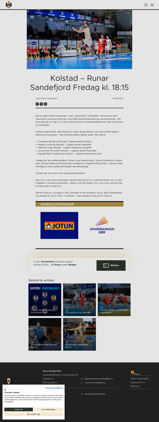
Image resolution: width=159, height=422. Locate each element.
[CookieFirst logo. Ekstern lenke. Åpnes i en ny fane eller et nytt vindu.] (5, 390)
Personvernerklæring (54, 388)
